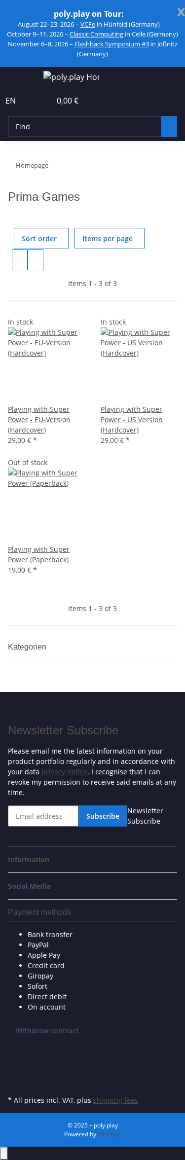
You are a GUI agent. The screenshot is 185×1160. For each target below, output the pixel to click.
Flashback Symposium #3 (111, 43)
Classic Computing (96, 34)
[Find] (169, 126)
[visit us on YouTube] (16, 1070)
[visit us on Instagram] (16, 1081)
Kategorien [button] (28, 647)
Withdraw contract (47, 1030)
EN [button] (11, 100)
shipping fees (115, 1100)
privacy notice (64, 771)
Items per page (107, 238)
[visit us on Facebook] (16, 1047)
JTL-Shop (109, 1134)
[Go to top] (4, 1153)
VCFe (87, 24)
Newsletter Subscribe (145, 816)
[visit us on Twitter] (16, 1058)
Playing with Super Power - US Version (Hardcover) (132, 419)
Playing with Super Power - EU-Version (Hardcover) (39, 419)
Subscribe (102, 816)
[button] (32, 100)
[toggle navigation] (20, 78)
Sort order (39, 238)
